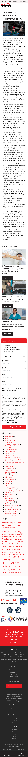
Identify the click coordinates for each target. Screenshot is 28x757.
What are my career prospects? (13, 349)
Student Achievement (12, 509)
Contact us (14, 708)
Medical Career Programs (14, 696)
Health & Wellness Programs (14, 694)
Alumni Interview (10, 440)
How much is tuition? (10, 345)
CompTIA (19, 534)
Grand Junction (10, 472)
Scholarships (9, 507)
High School (9, 476)
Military (7, 492)
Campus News (9, 446)
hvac (18, 541)
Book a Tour (14, 674)
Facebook (13, 729)
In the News (8, 477)
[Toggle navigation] (26, 5)
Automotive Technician (12, 444)
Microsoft (17, 560)
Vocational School (15, 572)
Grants (7, 474)
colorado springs (8, 534)
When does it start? (9, 351)
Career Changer (10, 448)
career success (8, 527)
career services (14, 525)
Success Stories (14, 679)
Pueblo (7, 504)
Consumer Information (14, 686)
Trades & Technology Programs (14, 698)
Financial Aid (9, 470)
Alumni (7, 438)
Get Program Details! (14, 427)
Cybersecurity (7, 536)
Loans (6, 485)
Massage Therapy (10, 487)
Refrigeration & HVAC (11, 505)
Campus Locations (14, 670)
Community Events (11, 455)
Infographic (8, 481)
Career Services (14, 722)
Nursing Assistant (10, 498)
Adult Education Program (14, 701)
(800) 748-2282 (14, 642)
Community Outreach (11, 457)
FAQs (14, 710)
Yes (5, 393)
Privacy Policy (16, 749)
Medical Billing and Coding (13, 491)
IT (9, 556)
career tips (19, 528)
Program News (9, 502)
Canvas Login (14, 718)
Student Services (10, 511)
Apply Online (14, 672)
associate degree (8, 523)
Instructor (8, 483)
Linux (12, 560)
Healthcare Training (9, 541)
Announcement (10, 442)
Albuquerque (9, 436)
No (10, 393)
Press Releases (9, 500)
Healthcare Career (16, 539)
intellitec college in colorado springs (12, 553)
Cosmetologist (9, 466)
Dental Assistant (10, 468)
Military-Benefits (10, 494)
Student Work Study (11, 513)
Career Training (11, 531)
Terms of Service (6, 749)
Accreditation (14, 676)
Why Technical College (12, 515)
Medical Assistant (10, 489)
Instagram (13, 732)
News (6, 496)
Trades (12, 569)
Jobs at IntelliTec (14, 681)
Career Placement (10, 449)
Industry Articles (10, 479)
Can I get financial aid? (10, 347)
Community (8, 453)
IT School (15, 556)
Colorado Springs (10, 451)
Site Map (23, 749)
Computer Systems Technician (14, 463)
